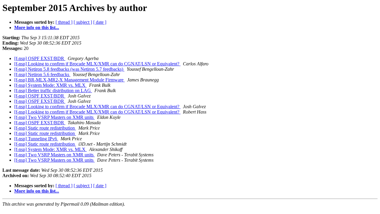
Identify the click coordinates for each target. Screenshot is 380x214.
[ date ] (99, 22)
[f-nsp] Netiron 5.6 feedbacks (42, 74)
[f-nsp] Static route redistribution (45, 127)
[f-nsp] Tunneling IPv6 (36, 138)
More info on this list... (36, 27)
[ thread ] (64, 22)
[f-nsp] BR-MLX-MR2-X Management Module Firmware (69, 79)
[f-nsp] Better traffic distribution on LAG (53, 90)
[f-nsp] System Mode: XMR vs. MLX (50, 85)
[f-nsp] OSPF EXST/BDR (39, 58)
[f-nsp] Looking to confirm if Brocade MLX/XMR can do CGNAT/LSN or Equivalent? (97, 63)
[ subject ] (83, 22)
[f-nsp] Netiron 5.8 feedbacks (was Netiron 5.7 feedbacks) (69, 69)
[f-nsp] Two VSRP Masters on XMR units (54, 117)
